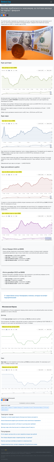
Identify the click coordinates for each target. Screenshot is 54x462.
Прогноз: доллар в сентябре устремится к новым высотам (16, 441)
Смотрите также (7, 414)
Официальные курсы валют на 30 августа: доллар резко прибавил (18, 424)
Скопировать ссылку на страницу (27, 403)
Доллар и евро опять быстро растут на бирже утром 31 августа (18, 427)
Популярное (5, 431)
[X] (7, 15)
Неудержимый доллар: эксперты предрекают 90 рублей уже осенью (19, 444)
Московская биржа (38, 407)
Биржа (10, 407)
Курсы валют (5, 407)
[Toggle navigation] (51, 2)
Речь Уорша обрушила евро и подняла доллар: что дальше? (16, 437)
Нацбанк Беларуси (18, 407)
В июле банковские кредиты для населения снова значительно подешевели (21, 420)
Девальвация (5, 409)
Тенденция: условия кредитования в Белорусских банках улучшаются (19, 417)
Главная (3, 4)
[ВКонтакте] (2, 15)
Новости (8, 4)
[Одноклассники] (3, 15)
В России (46, 407)
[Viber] (5, 15)
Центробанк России (28, 407)
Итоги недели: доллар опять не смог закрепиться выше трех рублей (19, 434)
